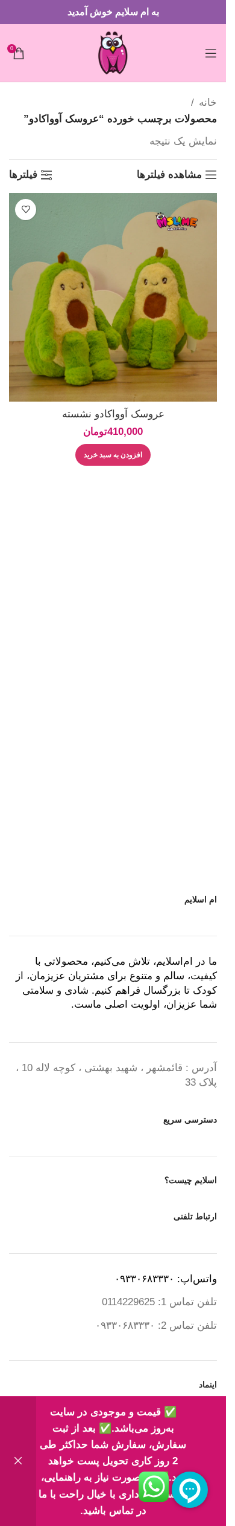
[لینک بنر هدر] (113, 12)
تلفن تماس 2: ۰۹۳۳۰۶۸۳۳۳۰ (156, 1325)
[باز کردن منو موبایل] (211, 53)
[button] (113, 455)
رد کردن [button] (18, 1461)
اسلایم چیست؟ (190, 1180)
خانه (208, 102)
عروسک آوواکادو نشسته (113, 414)
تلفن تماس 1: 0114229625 (159, 1302)
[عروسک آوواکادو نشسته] (113, 297)
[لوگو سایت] (113, 52)
